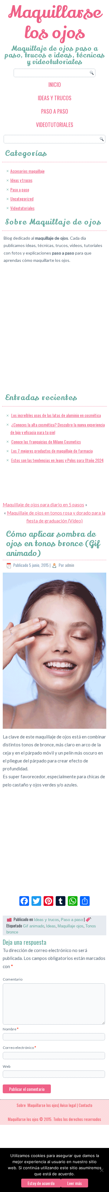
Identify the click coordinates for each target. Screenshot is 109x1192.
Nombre (10, 1029)
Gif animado (33, 926)
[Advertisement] (54, 323)
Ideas (51, 926)
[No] (101, 1170)
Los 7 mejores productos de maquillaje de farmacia (52, 450)
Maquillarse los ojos (54, 22)
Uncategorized (22, 198)
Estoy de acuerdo (41, 1183)
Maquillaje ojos (71, 926)
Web (6, 1066)
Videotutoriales (54, 124)
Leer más (74, 1183)
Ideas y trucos (54, 98)
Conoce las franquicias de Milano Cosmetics (46, 441)
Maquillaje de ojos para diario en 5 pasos (43, 504)
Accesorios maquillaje (27, 171)
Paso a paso (54, 111)
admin (69, 565)
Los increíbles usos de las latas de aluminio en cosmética (56, 415)
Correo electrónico (19, 1047)
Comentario (12, 979)
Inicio (54, 84)
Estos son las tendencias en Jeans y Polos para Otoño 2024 (57, 460)
